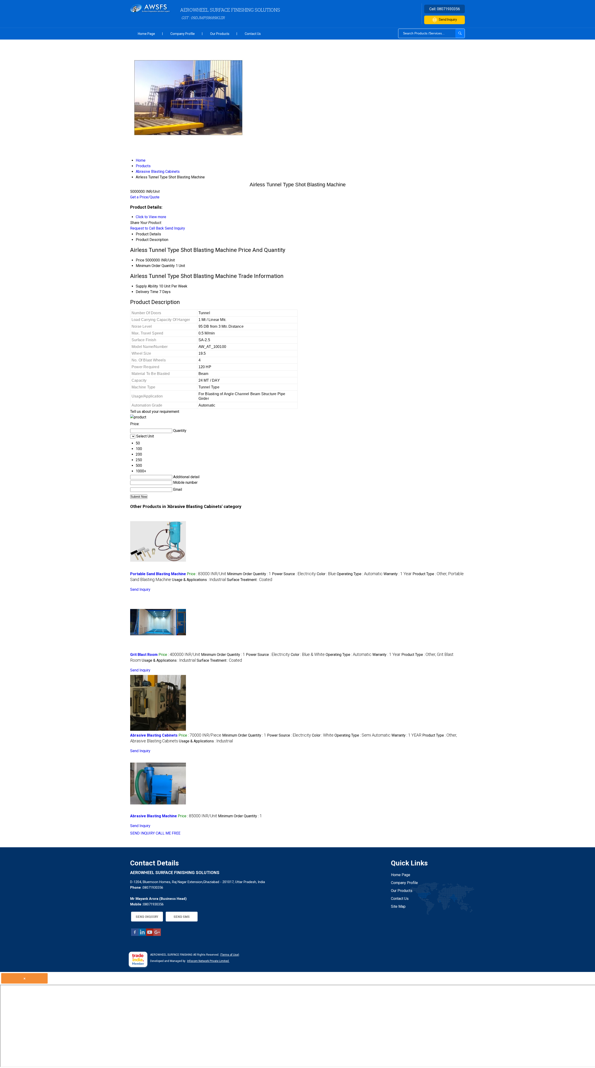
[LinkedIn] (142, 934)
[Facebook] (135, 934)
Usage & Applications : (199, 579)
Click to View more (151, 217)
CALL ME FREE (168, 833)
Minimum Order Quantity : (249, 574)
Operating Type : (360, 574)
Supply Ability (147, 286)
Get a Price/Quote (144, 197)
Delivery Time (147, 292)
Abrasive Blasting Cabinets (154, 735)
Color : (326, 574)
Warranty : (397, 574)
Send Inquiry (448, 19)
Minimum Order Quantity (155, 266)
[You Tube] (149, 934)
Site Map (398, 906)
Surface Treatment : (249, 579)
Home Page (146, 34)
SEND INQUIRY (142, 833)
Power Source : (294, 574)
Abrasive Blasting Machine (153, 816)
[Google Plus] (157, 934)
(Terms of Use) (229, 954)
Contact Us (253, 34)
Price (140, 260)
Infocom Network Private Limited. (208, 961)
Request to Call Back (147, 228)
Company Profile (182, 34)
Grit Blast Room (144, 654)
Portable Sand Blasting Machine (158, 574)
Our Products (219, 34)
